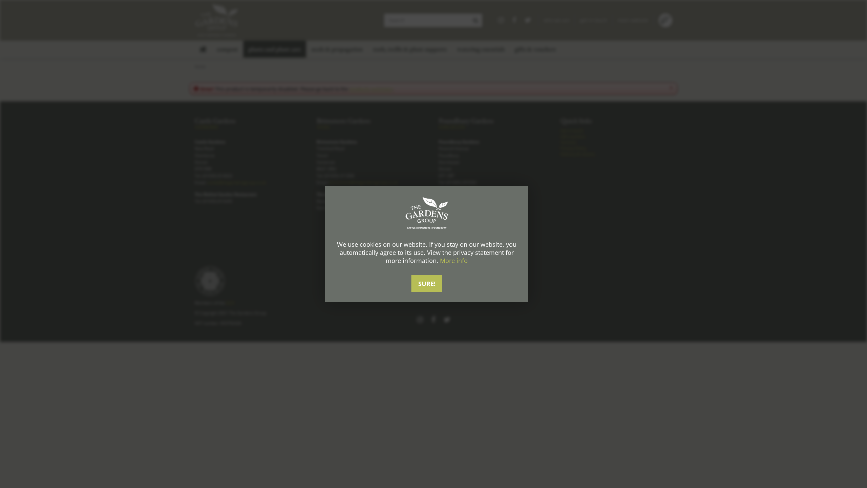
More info (454, 261)
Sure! (427, 284)
